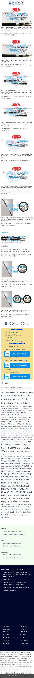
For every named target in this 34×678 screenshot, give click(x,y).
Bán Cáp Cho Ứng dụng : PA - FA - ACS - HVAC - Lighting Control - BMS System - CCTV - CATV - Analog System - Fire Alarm (16, 390)
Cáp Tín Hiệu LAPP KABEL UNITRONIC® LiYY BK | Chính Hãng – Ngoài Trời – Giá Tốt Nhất (15, 311)
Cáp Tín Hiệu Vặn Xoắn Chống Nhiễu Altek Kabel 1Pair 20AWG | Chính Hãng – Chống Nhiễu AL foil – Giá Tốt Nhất (16, 156)
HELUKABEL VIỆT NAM (10, 415)
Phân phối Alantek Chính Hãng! (23, 417)
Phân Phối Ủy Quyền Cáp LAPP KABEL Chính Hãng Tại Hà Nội (16, 479)
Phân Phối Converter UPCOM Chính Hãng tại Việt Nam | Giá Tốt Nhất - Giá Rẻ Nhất (16, 424)
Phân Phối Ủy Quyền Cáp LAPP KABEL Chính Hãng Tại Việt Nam (16, 492)
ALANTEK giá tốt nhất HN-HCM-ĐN (11, 387)
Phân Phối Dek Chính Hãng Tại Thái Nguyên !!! (16, 441)
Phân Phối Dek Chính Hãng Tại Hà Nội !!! (17, 437)
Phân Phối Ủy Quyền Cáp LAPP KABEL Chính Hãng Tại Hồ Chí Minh (15, 486)
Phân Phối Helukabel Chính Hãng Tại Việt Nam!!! (16, 445)
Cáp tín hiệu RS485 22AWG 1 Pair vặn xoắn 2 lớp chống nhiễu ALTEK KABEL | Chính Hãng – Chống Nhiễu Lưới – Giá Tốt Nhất (17, 124)
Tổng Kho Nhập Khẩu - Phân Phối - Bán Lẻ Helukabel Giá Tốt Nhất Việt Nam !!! (16, 504)
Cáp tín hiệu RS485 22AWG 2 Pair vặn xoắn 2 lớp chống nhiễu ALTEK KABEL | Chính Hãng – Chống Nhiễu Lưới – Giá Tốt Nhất (17, 60)
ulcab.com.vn (12, 590)
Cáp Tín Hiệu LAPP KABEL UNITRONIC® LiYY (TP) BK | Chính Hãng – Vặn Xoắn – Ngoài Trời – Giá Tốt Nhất (16, 250)
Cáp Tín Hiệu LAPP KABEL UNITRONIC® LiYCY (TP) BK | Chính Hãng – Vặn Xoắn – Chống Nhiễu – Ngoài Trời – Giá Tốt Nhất (17, 219)
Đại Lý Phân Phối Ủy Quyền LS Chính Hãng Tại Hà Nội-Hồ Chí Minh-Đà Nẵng (16, 512)
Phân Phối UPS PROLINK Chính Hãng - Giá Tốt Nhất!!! (20, 456)
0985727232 (14, 346)
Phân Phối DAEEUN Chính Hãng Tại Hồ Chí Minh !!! (13, 433)
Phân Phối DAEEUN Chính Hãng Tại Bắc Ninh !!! (16, 426)
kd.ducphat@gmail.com (16, 372)
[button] (2, 3)
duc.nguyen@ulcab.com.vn (17, 349)
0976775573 (15, 357)
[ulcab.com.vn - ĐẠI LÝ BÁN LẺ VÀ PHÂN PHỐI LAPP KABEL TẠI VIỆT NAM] (17, 2)
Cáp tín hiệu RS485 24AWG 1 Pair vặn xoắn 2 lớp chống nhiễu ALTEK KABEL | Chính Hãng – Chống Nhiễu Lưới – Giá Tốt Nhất (17, 92)
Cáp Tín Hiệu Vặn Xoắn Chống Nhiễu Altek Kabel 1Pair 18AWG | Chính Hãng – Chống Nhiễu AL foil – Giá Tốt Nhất (16, 188)
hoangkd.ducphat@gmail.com (18, 360)
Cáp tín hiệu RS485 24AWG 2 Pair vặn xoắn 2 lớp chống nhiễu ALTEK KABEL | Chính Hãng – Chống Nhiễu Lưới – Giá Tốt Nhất (17, 29)
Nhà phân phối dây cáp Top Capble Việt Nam (17, 673)
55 (24, 323)
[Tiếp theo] (28, 323)
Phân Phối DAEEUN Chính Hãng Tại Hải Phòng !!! (20, 430)
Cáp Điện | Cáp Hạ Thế (20, 412)
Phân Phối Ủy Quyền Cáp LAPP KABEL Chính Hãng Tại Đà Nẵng (15, 498)
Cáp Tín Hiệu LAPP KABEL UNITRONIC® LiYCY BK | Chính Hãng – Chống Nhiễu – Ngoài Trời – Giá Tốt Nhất (16, 280)
